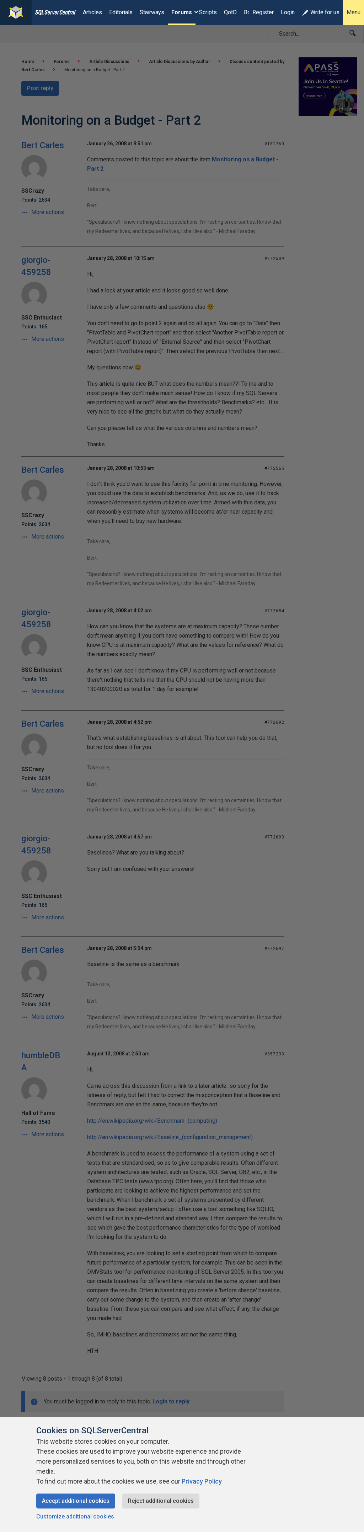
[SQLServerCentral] (16, 12)
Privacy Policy (202, 1481)
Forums (181, 12)
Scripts (208, 12)
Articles (92, 12)
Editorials (121, 12)
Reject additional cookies (161, 1500)
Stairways (152, 12)
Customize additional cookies (75, 1516)
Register (263, 12)
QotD (230, 12)
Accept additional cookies (75, 1500)
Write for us (324, 12)
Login (288, 12)
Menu (353, 12)
